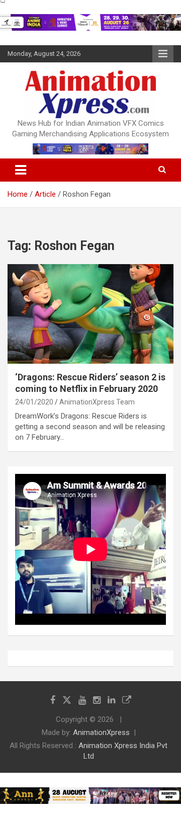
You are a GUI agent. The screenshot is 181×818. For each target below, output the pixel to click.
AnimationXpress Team (97, 402)
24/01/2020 (34, 402)
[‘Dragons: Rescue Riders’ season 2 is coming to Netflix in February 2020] (90, 314)
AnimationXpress (101, 732)
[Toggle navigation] (21, 170)
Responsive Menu (162, 53)
